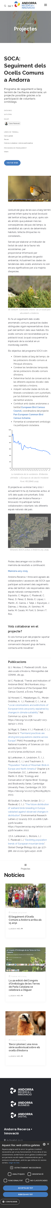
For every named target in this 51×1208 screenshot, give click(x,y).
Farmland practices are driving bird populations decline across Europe (28, 737)
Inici (20, 24)
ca (9, 6)
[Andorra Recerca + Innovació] (25, 5)
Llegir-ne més (14, 1162)
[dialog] (25, 1174)
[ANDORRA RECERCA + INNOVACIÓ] (22, 1091)
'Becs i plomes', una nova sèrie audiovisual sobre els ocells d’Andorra (24, 1047)
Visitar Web (12, 163)
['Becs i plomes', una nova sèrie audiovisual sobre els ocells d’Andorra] (25, 1023)
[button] (11, 1202)
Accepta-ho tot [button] (25, 1188)
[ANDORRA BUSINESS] (22, 1104)
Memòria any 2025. (18, 571)
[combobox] (44, 1144)
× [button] (48, 1144)
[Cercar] (5, 6)
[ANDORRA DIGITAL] (22, 1115)
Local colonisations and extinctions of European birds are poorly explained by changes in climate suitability (28, 709)
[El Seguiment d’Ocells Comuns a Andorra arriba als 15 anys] (25, 895)
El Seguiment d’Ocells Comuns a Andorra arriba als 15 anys (25, 919)
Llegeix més (15, 929)
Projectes (29, 24)
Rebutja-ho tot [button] (25, 1194)
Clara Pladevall (14, 123)
